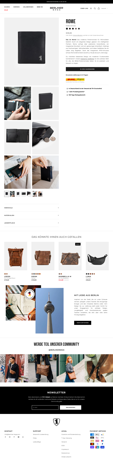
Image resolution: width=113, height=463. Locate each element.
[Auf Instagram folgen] (10, 437)
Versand (64, 442)
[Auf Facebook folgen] (5, 437)
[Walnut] (36, 274)
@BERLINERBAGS (56, 350)
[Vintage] (5, 274)
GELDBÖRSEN (28, 7)
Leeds (7, 276)
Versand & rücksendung (40, 434)
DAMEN (7, 7)
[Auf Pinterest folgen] (14, 437)
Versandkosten (78, 35)
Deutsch (104, 8)
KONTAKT (8, 431)
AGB (62, 445)
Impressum (65, 449)
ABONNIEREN (70, 407)
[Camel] (7, 274)
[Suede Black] (88, 274)
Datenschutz (65, 453)
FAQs (35, 438)
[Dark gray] (34, 274)
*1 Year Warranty (66, 438)
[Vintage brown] (40, 274)
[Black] (86, 274)
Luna (88, 276)
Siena (34, 276)
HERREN (16, 7)
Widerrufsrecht (66, 457)
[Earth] (38, 274)
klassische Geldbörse (87, 59)
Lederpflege (37, 442)
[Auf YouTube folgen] (18, 437)
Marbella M (65, 276)
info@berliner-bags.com (12, 434)
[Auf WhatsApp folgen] (23, 437)
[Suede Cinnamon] (90, 274)
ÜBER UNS (84, 8)
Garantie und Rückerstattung (70, 434)
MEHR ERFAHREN (83, 323)
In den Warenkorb (87, 69)
